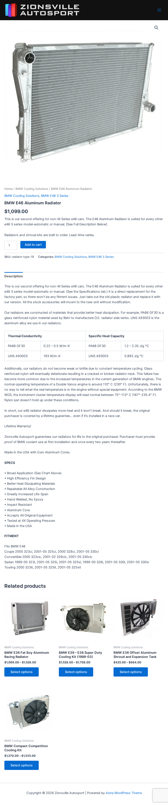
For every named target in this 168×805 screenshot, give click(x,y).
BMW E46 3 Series (54, 196)
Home (8, 189)
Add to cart (33, 245)
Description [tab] (13, 276)
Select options (21, 672)
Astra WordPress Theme (124, 793)
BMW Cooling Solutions (32, 189)
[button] (156, 28)
